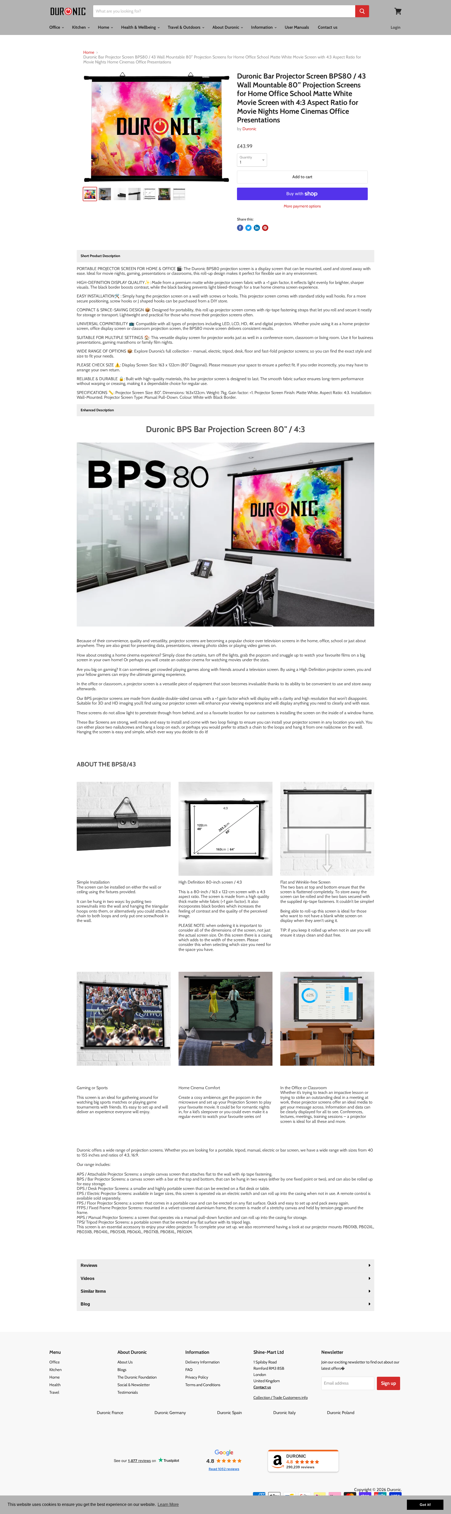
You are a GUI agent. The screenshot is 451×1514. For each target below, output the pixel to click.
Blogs (121, 1369)
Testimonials (127, 1392)
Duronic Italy (299, 1412)
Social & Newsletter (133, 1384)
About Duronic (226, 27)
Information (262, 27)
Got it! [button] (425, 1505)
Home (104, 27)
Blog (85, 1304)
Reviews (89, 1265)
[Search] (362, 11)
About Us (125, 1362)
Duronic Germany (185, 1412)
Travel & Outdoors (184, 27)
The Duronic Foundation (137, 1377)
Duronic (249, 128)
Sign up (388, 1383)
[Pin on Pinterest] (265, 228)
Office (55, 27)
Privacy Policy (196, 1377)
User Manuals (297, 27)
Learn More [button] (168, 1504)
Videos (87, 1278)
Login (395, 27)
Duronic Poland (340, 1412)
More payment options (302, 206)
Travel (54, 1392)
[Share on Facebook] (240, 228)
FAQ (189, 1369)
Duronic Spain (244, 1412)
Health (55, 1384)
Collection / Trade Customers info (280, 1397)
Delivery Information (202, 1362)
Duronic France (125, 1412)
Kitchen (79, 27)
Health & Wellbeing (139, 27)
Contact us (327, 27)
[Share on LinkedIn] (257, 228)
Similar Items (93, 1291)
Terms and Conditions (202, 1384)
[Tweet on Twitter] (248, 228)
